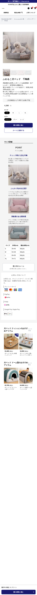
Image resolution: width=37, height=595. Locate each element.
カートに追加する (18, 130)
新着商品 (6, 12)
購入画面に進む (18, 125)
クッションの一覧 (19, 19)
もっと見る (30, 329)
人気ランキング (30, 12)
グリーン (7, 119)
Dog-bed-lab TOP (6, 19)
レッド (22, 119)
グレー (15, 119)
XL (25, 113)
